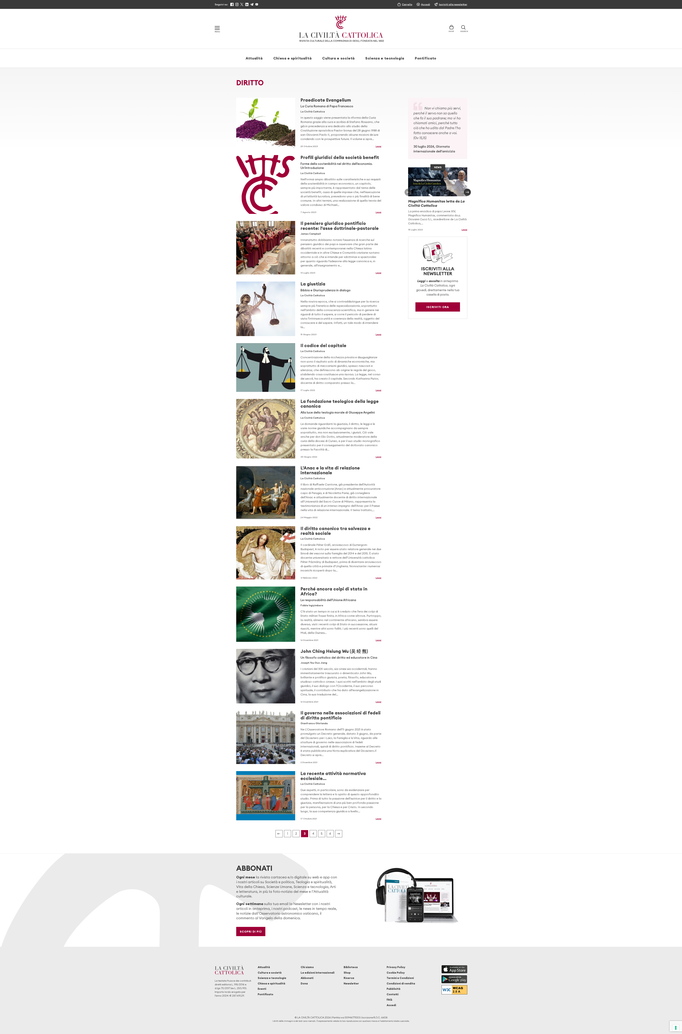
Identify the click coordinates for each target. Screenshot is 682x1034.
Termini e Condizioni (400, 978)
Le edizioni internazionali (317, 972)
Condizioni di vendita (401, 983)
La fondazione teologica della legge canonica (340, 403)
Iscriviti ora (437, 307)
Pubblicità (393, 988)
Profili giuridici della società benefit (340, 157)
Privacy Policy (396, 967)
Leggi (378, 146)
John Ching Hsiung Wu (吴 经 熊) (334, 651)
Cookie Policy (396, 972)
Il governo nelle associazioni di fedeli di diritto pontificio (341, 715)
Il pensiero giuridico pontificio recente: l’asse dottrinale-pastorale (340, 225)
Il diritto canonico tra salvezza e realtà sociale (335, 531)
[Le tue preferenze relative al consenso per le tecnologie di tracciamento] (675, 1027)
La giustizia (313, 284)
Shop (347, 972)
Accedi (391, 1005)
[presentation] (408, 192)
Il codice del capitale (323, 345)
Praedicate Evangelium (326, 100)
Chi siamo (307, 967)
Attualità (254, 58)
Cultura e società (338, 58)
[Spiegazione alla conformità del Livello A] (454, 989)
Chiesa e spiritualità (292, 58)
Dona (304, 983)
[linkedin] (246, 4)
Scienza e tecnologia (384, 58)
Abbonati (307, 978)
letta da (436, 203)
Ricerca (349, 978)
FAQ (389, 999)
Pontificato (425, 58)
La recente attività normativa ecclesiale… (333, 776)
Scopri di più (251, 931)
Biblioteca (351, 967)
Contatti (393, 994)
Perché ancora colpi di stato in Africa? (334, 591)
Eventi (262, 988)
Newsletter (351, 983)
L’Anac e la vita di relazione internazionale (330, 470)
